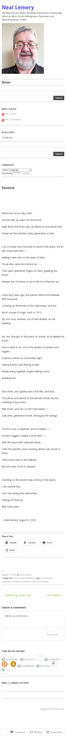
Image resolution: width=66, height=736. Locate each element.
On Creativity (55, 595)
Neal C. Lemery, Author (15, 683)
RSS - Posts (10, 114)
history (17, 581)
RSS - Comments (13, 119)
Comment (52, 634)
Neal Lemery (18, 7)
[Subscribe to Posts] (3, 114)
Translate (25, 173)
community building (23, 578)
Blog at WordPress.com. (52, 709)
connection (7, 581)
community (46, 578)
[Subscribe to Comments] (3, 119)
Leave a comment (40, 581)
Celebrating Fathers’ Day (16, 595)
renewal (25, 581)
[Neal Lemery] (33, 48)
